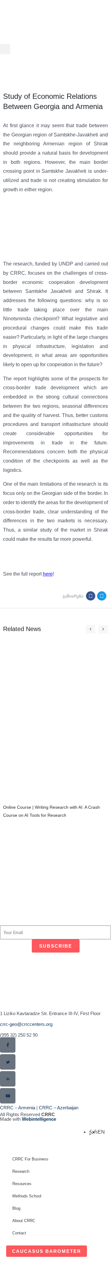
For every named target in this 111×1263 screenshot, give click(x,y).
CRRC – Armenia (17, 1107)
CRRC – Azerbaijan (58, 1107)
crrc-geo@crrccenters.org (26, 1024)
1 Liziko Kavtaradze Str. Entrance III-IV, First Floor (50, 1013)
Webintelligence (39, 1119)
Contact (19, 1233)
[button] (5, 49)
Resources (21, 1183)
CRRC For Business (30, 1159)
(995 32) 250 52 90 (19, 1035)
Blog (16, 1208)
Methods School (26, 1196)
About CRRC (23, 1220)
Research (20, 1171)
